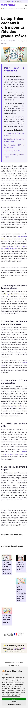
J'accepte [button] (14, 699)
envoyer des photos (12, 294)
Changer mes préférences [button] (14, 704)
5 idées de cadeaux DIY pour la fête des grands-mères (20, 566)
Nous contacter (9, 662)
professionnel (18, 1)
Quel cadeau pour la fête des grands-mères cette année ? (6, 619)
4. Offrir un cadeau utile (12, 151)
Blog (4, 8)
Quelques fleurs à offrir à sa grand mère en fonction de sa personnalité (6, 568)
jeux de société (16, 406)
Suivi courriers (19, 662)
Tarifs (18, 666)
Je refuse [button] (14, 701)
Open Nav (26, 5)
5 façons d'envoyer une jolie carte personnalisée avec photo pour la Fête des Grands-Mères (21, 593)
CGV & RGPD (11, 666)
